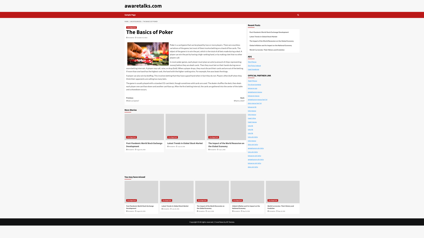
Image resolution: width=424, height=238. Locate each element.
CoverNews (219, 222)
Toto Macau (252, 62)
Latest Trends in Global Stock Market (185, 143)
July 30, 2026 (181, 147)
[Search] (298, 15)
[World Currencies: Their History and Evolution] (283, 192)
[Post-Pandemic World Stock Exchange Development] (144, 127)
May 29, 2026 (246, 211)
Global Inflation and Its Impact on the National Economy (271, 45)
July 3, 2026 (222, 150)
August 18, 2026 (141, 150)
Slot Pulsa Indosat (254, 66)
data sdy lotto (253, 167)
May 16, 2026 (281, 211)
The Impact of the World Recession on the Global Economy (226, 145)
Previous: (132, 99)
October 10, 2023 (142, 37)
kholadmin (131, 37)
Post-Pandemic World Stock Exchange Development (269, 32)
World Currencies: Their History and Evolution (267, 50)
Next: (239, 99)
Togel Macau (252, 81)
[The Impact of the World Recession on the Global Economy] (226, 127)
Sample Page (130, 15)
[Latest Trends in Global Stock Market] (185, 127)
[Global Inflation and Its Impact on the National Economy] (247, 192)
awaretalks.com (143, 6)
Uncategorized (131, 27)
